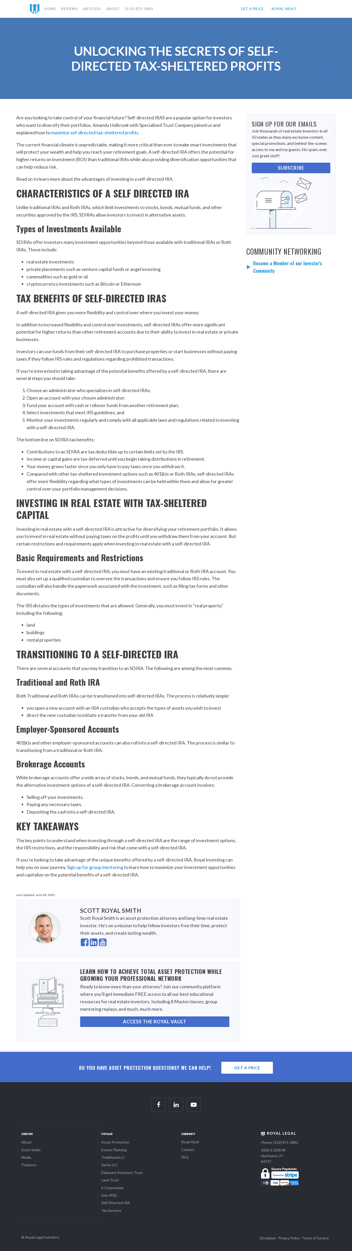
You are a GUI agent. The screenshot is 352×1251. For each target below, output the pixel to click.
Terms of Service (315, 1238)
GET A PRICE (252, 9)
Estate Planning (114, 1150)
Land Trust (110, 1180)
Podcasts (29, 1165)
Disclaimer (268, 1238)
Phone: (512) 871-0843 (279, 1142)
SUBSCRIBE (291, 168)
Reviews (69, 9)
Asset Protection (115, 1142)
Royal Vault (190, 1142)
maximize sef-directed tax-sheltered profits (94, 132)
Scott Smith (30, 1150)
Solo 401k (109, 1195)
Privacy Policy (289, 1238)
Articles (92, 9)
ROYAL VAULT (284, 9)
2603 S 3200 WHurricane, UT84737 (273, 1156)
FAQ (184, 1157)
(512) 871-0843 (139, 9)
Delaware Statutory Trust (122, 1172)
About (113, 9)
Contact (188, 1149)
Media (26, 1157)
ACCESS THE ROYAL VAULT (154, 1021)
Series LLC (109, 1165)
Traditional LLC (113, 1157)
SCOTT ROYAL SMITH (110, 910)
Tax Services (111, 1210)
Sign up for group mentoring (95, 867)
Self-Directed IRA (115, 1202)
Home (50, 9)
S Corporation (112, 1188)
